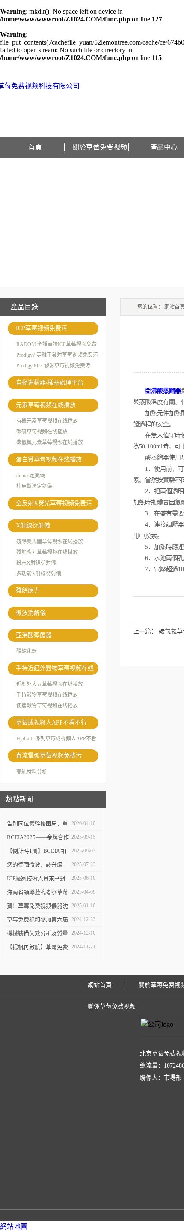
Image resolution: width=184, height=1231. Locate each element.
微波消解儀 (31, 613)
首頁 (35, 147)
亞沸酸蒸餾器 (34, 635)
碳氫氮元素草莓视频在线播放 (49, 442)
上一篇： (145, 631)
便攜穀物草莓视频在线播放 (47, 706)
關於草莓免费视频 (99, 147)
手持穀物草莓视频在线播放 (47, 695)
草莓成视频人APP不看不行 (51, 722)
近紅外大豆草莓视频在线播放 (49, 684)
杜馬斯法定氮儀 (34, 486)
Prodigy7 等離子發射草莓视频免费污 (57, 355)
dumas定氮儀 (30, 476)
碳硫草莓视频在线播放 (42, 432)
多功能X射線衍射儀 (38, 574)
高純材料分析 (31, 772)
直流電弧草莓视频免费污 (49, 755)
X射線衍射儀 (33, 525)
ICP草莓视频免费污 (41, 328)
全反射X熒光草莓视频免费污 (54, 503)
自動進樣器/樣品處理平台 (49, 382)
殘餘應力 (28, 590)
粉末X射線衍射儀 (36, 563)
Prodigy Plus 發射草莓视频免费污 (53, 366)
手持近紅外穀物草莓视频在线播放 (55, 670)
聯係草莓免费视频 (112, 1006)
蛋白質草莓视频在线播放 (49, 459)
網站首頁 (100, 985)
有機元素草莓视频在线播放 (47, 421)
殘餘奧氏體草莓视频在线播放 (49, 542)
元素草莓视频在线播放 (46, 405)
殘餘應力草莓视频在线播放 (47, 552)
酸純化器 (26, 651)
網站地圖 (13, 1226)
